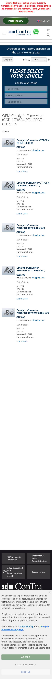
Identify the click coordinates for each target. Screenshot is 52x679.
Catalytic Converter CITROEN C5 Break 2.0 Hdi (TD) (32, 184)
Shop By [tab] (8, 59)
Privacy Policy (26, 626)
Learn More (22, 171)
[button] (43, 21)
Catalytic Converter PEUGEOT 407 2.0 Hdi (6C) (30, 227)
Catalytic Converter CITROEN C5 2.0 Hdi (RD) (32, 142)
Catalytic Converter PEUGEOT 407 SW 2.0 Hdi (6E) (32, 312)
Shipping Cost (38, 150)
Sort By (26, 59)
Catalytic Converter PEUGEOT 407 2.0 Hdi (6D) (30, 269)
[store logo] (20, 32)
